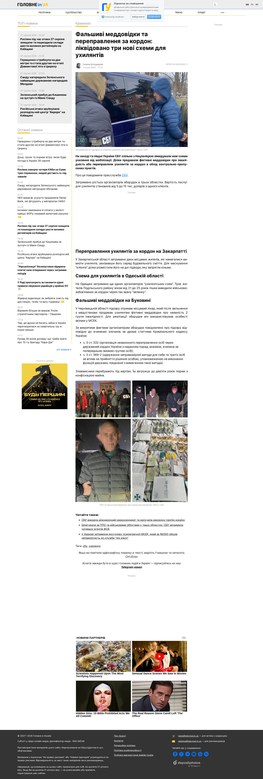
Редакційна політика (124, 745)
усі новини (63, 349)
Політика (44, 12)
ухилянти (94, 546)
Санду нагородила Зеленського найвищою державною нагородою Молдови (44, 185)
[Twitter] (181, 754)
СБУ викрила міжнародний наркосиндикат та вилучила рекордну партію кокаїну (133, 520)
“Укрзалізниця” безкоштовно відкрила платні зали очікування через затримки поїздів (42, 268)
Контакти (118, 740)
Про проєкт (120, 735)
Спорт (201, 12)
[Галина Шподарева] (78, 67)
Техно (178, 12)
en (257, 4)
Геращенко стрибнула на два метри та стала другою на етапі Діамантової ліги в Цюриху (43, 143)
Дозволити (154, 16)
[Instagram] (193, 754)
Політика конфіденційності (127, 750)
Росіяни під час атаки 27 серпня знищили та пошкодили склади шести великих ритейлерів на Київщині (43, 228)
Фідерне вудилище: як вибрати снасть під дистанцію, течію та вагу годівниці (43, 298)
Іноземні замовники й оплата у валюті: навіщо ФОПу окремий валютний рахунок (43, 210)
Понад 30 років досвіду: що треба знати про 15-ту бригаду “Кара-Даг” (42, 339)
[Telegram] (187, 754)
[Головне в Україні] (33, 5)
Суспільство (74, 12)
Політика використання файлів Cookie (133, 755)
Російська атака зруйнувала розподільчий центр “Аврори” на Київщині (43, 254)
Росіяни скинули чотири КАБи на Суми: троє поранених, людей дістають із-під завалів (42, 171)
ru (252, 4)
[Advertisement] (131, 219)
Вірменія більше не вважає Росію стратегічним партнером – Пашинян (39, 310)
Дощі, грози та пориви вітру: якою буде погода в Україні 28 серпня (42, 157)
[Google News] (200, 754)
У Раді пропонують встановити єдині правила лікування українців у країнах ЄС (43, 282)
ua (247, 4)
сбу (85, 546)
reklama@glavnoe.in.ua (189, 741)
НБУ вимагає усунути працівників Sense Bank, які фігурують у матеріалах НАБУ (42, 198)
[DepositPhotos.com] (187, 764)
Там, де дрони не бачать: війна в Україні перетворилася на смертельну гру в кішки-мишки (42, 324)
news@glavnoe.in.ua (188, 735)
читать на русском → (177, 64)
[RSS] (206, 754)
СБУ (125, 175)
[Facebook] (175, 754)
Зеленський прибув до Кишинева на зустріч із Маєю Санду (39, 242)
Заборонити (138, 16)
